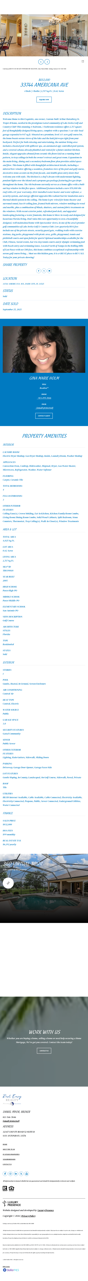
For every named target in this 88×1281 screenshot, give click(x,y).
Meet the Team (9, 1149)
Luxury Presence (46, 1210)
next (47, 61)
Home (5, 1144)
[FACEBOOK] (5, 1173)
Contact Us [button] (44, 1051)
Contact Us (7, 1164)
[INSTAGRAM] (10, 1173)
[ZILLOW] (26, 1173)
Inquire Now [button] (44, 99)
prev (41, 61)
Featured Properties (11, 1154)
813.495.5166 (44, 398)
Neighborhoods (9, 1159)
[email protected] (11, 1121)
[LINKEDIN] (16, 1173)
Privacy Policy (28, 1216)
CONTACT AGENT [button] (44, 416)
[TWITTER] (21, 1173)
